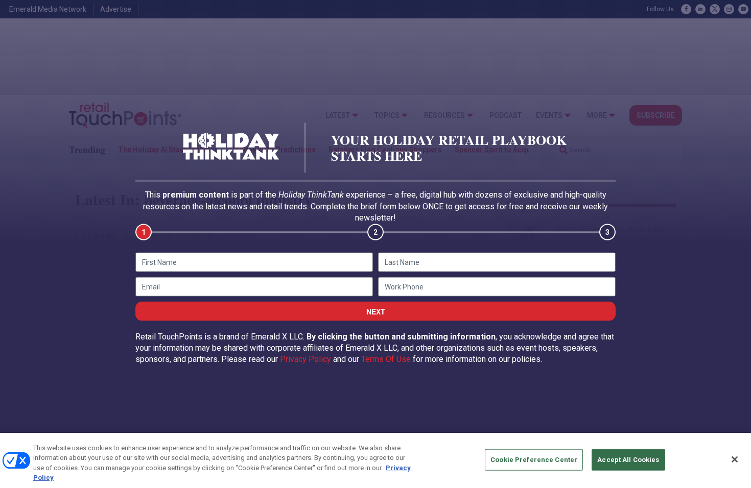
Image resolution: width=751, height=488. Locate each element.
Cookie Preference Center (533, 459)
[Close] (734, 459)
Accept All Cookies (628, 459)
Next (375, 311)
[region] (375, 460)
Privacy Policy (305, 359)
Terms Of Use (386, 359)
